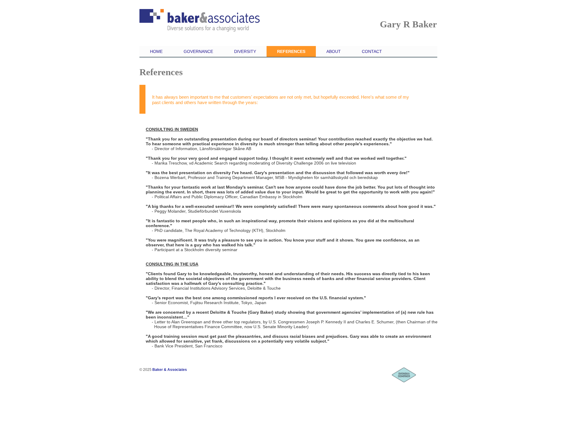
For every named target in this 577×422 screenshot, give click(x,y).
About (333, 51)
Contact (372, 51)
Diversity (245, 51)
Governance (198, 51)
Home (156, 51)
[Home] (199, 24)
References (291, 51)
